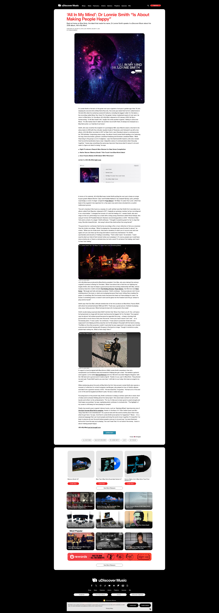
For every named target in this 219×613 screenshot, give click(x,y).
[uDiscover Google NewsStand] (123, 586)
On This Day (133, 440)
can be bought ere (94, 427)
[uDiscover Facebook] (92, 586)
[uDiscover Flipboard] (118, 586)
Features (96, 6)
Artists (103, 6)
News (89, 6)
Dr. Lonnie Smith (114, 440)
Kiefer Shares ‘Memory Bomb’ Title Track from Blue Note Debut (102, 152)
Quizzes (124, 6)
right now (97, 160)
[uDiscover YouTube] (109, 586)
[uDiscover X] (96, 586)
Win (129, 6)
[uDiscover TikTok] (105, 586)
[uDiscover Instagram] (100, 586)
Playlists (117, 6)
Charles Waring (72, 30)
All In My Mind (87, 440)
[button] (81, 468)
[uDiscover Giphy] (127, 586)
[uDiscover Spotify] (114, 586)
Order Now (73, 483)
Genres (109, 6)
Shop (83, 6)
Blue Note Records (100, 440)
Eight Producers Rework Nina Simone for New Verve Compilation (103, 149)
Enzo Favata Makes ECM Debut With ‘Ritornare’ (97, 156)
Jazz (124, 440)
